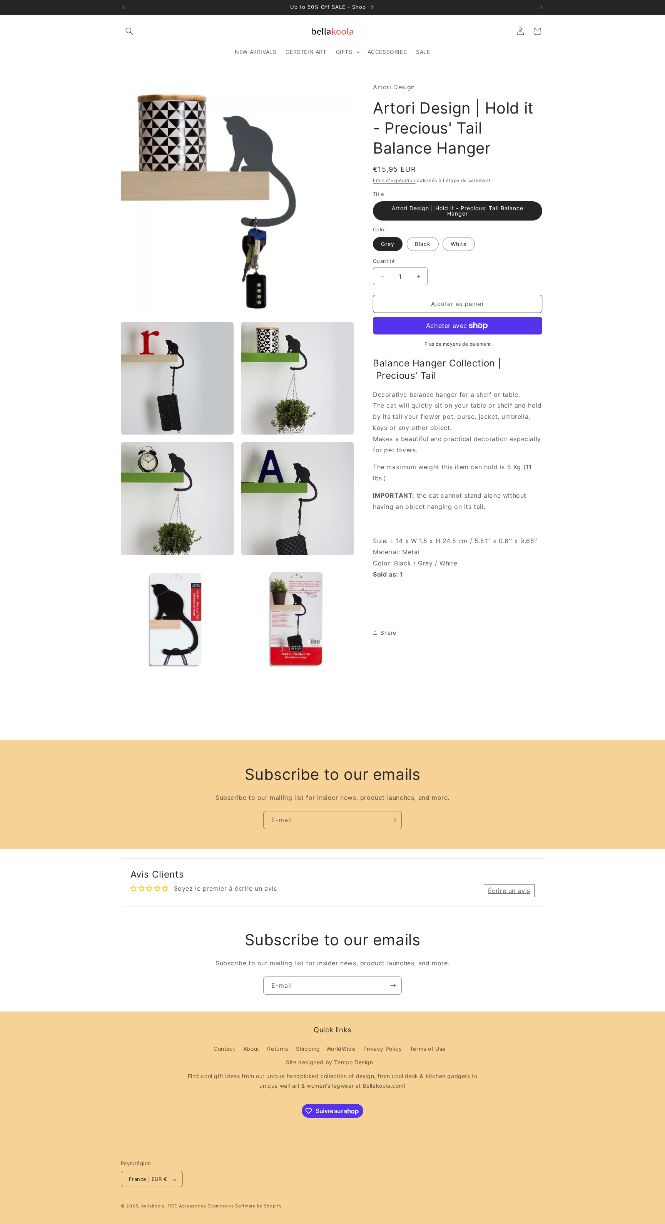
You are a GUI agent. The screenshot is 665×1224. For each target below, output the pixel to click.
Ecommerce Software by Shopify (244, 1206)
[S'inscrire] (392, 820)
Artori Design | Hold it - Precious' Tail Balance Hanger (457, 211)
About (251, 1048)
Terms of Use (428, 1048)
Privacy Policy (382, 1048)
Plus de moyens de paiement (457, 344)
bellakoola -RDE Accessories (173, 1206)
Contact (224, 1048)
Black (423, 244)
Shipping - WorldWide (325, 1048)
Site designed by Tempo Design (329, 1062)
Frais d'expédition (394, 180)
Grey (387, 244)
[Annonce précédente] (123, 7)
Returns (277, 1048)
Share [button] (388, 632)
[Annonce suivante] (541, 7)
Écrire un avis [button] (509, 891)
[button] (129, 31)
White (459, 244)
